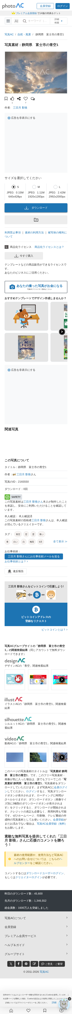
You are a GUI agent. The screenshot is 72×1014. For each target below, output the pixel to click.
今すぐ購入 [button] (26, 255)
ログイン (31, 791)
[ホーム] (11, 1010)
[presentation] (62, 680)
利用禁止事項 (13, 232)
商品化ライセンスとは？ (49, 246)
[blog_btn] (34, 964)
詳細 (54, 1002)
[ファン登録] (28, 1010)
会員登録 (58, 819)
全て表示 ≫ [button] (60, 541)
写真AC (9, 34)
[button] (45, 6)
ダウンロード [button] (39, 207)
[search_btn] (24, 21)
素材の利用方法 (34, 232)
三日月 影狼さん (33, 501)
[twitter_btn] (11, 964)
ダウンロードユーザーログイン (45, 873)
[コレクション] (44, 1010)
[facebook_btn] (18, 964)
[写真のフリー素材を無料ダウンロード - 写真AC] (13, 6)
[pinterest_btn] (26, 964)
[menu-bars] (8, 21)
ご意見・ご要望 (53, 964)
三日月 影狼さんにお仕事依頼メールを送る (34, 556)
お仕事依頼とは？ (16, 561)
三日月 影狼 (20, 107)
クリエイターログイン (28, 877)
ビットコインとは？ (53, 629)
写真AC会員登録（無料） (52, 823)
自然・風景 (24, 34)
